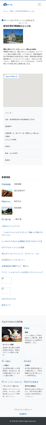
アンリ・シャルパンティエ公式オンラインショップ (22, 272)
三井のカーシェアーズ (11, 226)
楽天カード (6, 305)
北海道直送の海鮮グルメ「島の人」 (16, 266)
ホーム (5, 11)
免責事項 (23, 414)
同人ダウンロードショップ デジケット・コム (20, 253)
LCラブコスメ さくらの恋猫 (13, 247)
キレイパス (23, 23)
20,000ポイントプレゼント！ (14, 260)
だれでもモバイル (9, 299)
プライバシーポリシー (23, 409)
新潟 (11, 11)
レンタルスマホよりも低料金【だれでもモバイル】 (22, 241)
